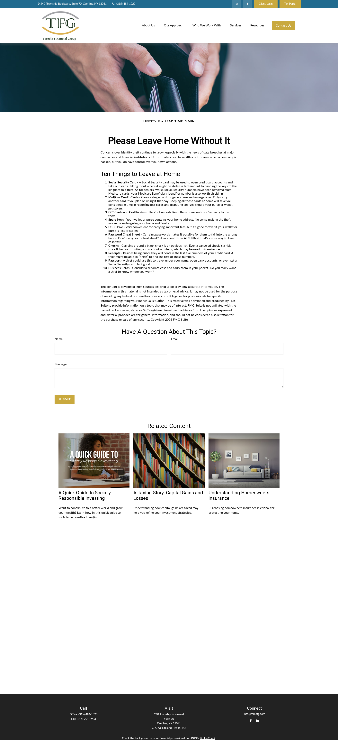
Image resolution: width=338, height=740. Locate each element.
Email (174, 339)
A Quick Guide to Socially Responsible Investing (84, 495)
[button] (148, 25)
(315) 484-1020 (125, 4)
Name (59, 339)
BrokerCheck (207, 738)
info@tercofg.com (254, 714)
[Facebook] (247, 4)
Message (61, 364)
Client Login (266, 4)
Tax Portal (290, 4)
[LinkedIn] (236, 4)
